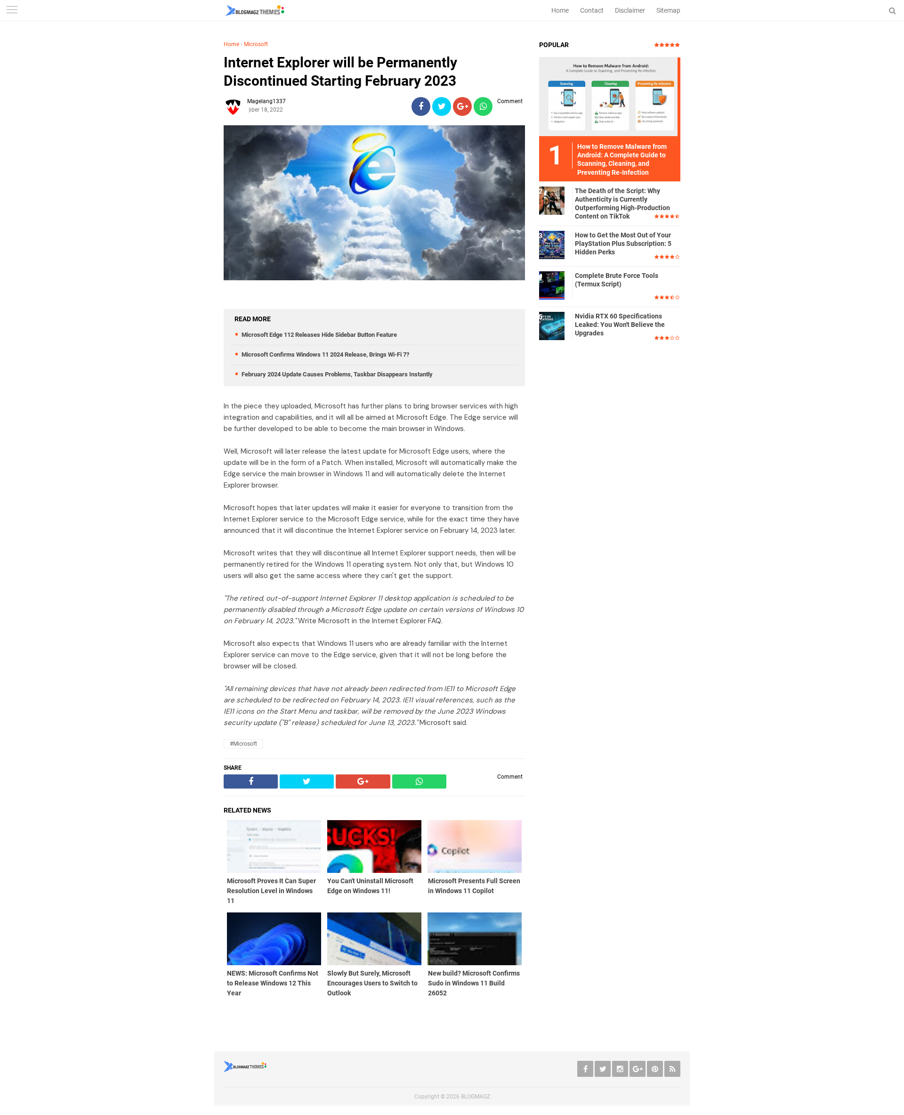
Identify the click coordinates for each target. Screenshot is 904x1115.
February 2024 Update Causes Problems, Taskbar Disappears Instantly (337, 374)
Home (560, 10)
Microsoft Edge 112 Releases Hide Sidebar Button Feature (319, 334)
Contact (592, 10)
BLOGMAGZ (475, 1096)
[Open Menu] (12, 10)
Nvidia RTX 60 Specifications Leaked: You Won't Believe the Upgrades (620, 324)
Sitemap (668, 10)
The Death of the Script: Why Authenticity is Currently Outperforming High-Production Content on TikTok (622, 203)
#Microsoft (243, 744)
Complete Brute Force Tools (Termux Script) (616, 280)
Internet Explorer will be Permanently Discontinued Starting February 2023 (340, 71)
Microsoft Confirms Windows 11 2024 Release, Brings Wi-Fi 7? (325, 354)
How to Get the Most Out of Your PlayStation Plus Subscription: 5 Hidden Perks (623, 243)
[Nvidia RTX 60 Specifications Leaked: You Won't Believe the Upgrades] (553, 325)
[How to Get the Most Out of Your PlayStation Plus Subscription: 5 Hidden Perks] (553, 244)
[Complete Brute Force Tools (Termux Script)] (553, 285)
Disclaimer (630, 10)
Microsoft (256, 44)
